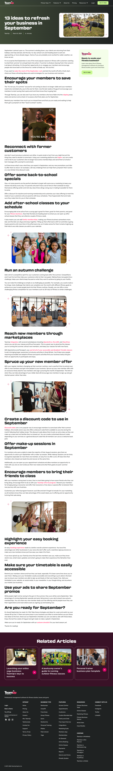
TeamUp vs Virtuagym (80, 751)
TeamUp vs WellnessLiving (81, 746)
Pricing (74, 3)
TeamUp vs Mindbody (83, 736)
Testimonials (26, 722)
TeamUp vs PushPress (80, 756)
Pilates (43, 728)
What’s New (80, 722)
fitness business (16, 214)
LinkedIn (97, 715)
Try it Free (103, 3)
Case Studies (81, 726)
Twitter (97, 712)
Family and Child (64, 718)
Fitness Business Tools (82, 706)
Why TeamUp (27, 718)
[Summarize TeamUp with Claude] (6, 719)
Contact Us (26, 725)
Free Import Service (65, 722)
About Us (66, 3)
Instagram (98, 709)
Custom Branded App (65, 715)
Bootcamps (44, 705)
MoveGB (56, 342)
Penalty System (63, 758)
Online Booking (63, 742)
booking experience (17, 548)
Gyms (42, 718)
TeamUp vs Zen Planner (81, 741)
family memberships (30, 220)
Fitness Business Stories (82, 718)
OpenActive (48, 342)
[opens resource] (21, 663)
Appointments (63, 709)
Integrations (62, 725)
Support (25, 728)
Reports (61, 751)
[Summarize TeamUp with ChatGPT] (9, 719)
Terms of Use (26, 732)
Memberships (63, 735)
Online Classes (63, 745)
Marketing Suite (64, 728)
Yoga (42, 735)
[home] (9, 3)
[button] (45, 3)
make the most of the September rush (28, 71)
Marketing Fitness (82, 714)
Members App (63, 732)
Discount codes (10, 428)
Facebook (98, 705)
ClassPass (66, 342)
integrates (14, 342)
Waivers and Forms (64, 755)
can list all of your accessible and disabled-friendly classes (51, 350)
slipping (66, 95)
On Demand (62, 738)
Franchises (44, 712)
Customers (62, 712)
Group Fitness (45, 715)
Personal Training (46, 725)
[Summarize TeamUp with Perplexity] (12, 719)
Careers (25, 715)
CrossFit (43, 709)
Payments (62, 748)
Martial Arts (44, 722)
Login (93, 3)
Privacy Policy (27, 735)
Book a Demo (9, 709)
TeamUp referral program (46, 483)
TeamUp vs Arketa (82, 761)
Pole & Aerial (44, 732)
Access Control (63, 705)
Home (24, 705)
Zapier (60, 157)
